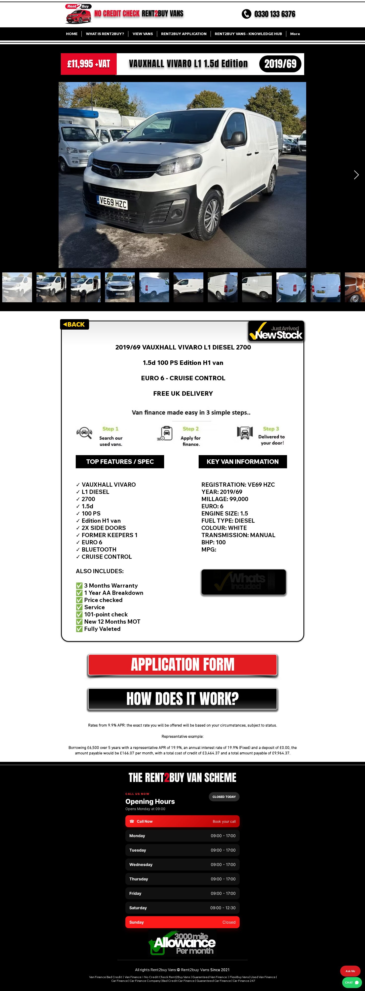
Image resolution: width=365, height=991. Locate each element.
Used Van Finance (263, 977)
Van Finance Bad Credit (105, 977)
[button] (182, 698)
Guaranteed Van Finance (209, 977)
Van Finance (133, 977)
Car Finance (119, 981)
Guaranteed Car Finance (213, 981)
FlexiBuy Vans (239, 977)
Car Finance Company (145, 981)
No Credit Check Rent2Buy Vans (167, 977)
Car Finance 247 (244, 981)
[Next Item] (356, 175)
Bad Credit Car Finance (178, 981)
